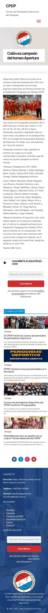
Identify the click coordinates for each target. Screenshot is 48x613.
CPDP (16, 609)
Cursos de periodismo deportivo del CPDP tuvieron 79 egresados (24, 403)
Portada (8, 332)
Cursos (9, 522)
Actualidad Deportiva (15, 519)
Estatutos (10, 513)
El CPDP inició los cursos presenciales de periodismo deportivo (25, 337)
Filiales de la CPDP (14, 516)
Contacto (10, 525)
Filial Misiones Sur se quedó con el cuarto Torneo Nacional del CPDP (23, 437)
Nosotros (10, 510)
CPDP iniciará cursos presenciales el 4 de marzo (25, 370)
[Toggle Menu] (39, 21)
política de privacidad (18, 559)
